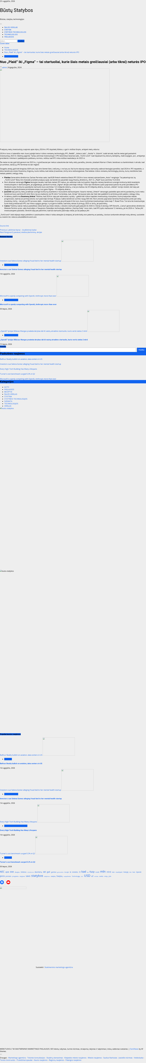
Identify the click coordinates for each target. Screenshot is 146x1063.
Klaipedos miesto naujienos (75, 1058)
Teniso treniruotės (7, 1060)
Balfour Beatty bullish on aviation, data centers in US (21, 359)
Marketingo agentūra (17, 1058)
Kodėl (97, 872)
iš (79, 872)
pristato (8, 876)
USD (87, 875)
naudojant (119, 872)
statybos (37, 876)
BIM (12, 871)
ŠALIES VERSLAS (11, 27)
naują (125, 872)
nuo (133, 872)
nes (130, 872)
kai (88, 872)
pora (2, 876)
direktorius (30, 872)
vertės (101, 876)
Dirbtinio (24, 872)
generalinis (60, 872)
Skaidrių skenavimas (54, 1058)
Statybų (59, 876)
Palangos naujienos (73, 1060)
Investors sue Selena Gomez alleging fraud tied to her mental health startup (30, 261)
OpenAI (138, 872)
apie (7, 872)
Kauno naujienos (40, 1060)
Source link (4, 226)
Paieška (3, 347)
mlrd (109, 872)
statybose (47, 876)
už (92, 876)
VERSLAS (7, 406)
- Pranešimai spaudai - (25, 1060)
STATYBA (7, 30)
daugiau (17, 872)
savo (28, 876)
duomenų (38, 872)
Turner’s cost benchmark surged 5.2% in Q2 (17, 374)
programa (15, 876)
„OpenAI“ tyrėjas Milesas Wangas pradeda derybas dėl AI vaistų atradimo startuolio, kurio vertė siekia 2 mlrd (43, 331)
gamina (53, 872)
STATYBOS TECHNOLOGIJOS (15, 32)
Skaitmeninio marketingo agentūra (59, 967)
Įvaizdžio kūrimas (125, 1058)
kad (83, 871)
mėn (113, 872)
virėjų (106, 876)
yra (110, 876)
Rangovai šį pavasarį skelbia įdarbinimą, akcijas (21, 232)
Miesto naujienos (95, 1058)
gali (48, 872)
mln (103, 871)
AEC (2, 871)
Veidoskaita (138, 1058)
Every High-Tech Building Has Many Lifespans (18, 369)
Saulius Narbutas (110, 1058)
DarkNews (134, 1049)
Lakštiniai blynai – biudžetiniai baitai (18, 230)
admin (4, 67)
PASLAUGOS (9, 37)
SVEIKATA (8, 401)
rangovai (22, 876)
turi (82, 876)
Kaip (92, 871)
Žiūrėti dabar (4, 43)
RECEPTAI (8, 392)
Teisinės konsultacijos (36, 1058)
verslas (96, 876)
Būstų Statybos (16, 10)
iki (70, 872)
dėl (44, 871)
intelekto (75, 872)
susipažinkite (67, 876)
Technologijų (76, 876)
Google (66, 872)
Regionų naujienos (56, 1060)
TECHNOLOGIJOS (11, 34)
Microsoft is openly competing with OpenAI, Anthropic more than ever (28, 296)
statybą (53, 876)
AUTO (6, 387)
